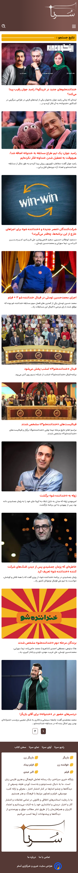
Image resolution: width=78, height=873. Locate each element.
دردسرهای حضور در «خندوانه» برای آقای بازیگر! (48, 714)
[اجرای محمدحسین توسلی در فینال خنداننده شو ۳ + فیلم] (39, 272)
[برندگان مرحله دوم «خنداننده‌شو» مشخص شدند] (39, 613)
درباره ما (32, 857)
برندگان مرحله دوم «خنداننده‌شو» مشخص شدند (47, 642)
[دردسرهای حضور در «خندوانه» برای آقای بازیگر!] (39, 685)
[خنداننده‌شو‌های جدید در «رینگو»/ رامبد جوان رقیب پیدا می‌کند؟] (39, 64)
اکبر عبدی (28, 772)
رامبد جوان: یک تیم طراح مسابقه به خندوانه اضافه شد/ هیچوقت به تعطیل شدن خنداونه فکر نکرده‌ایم (43, 155)
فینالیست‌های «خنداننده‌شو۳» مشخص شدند (48, 424)
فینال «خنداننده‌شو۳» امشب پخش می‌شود (50, 368)
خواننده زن (63, 765)
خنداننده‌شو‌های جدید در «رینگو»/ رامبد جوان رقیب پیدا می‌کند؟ (42, 91)
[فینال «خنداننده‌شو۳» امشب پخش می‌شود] (39, 340)
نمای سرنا (34, 747)
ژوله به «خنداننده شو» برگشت (58, 495)
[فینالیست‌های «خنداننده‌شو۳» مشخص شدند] (39, 401)
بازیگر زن (29, 758)
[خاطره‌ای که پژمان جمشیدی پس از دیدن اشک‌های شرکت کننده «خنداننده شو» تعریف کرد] (39, 538)
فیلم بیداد (28, 765)
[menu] (73, 26)
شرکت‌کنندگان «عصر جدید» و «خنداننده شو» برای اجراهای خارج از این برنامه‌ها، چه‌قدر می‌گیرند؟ (41, 231)
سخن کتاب (21, 747)
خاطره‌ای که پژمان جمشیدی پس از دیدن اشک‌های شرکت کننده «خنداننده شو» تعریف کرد (42, 569)
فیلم (67, 772)
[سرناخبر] (60, 10)
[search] (4, 26)
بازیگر (66, 758)
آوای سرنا (47, 747)
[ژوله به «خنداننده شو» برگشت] (39, 466)
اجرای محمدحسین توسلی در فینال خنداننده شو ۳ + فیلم (42, 297)
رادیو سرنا (59, 747)
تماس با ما (45, 857)
